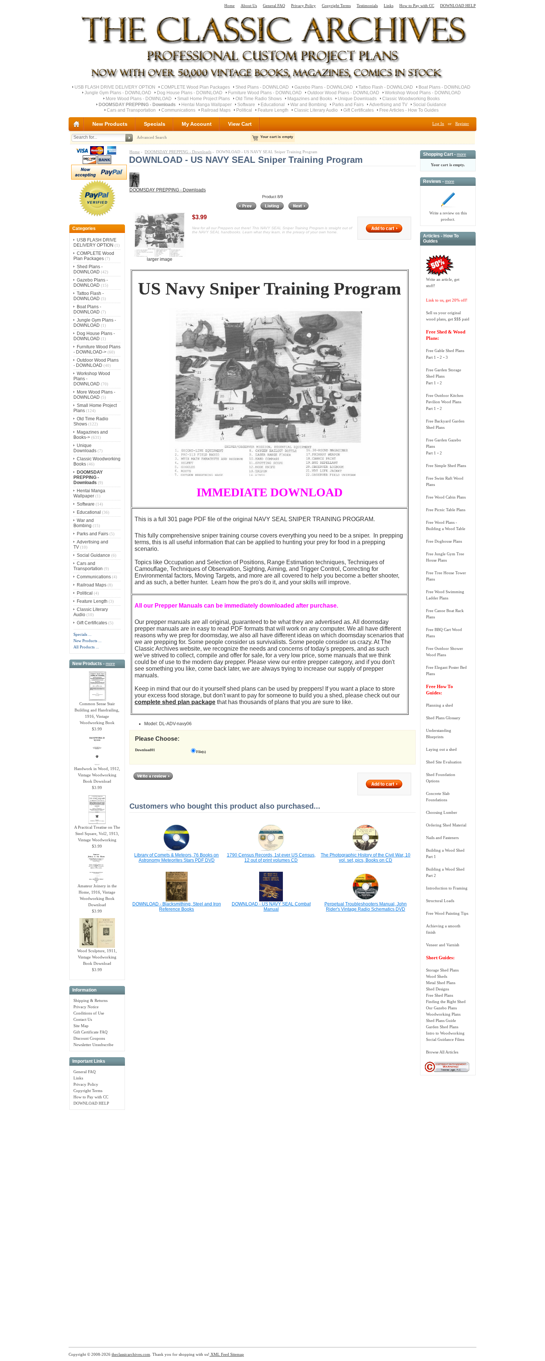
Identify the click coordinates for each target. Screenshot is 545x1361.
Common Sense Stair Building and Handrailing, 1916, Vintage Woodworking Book (97, 713)
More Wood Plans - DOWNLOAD (139, 98)
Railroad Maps (216, 110)
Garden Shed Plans (442, 1027)
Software (246, 104)
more (110, 663)
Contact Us (82, 1019)
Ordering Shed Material (446, 825)
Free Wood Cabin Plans (446, 497)
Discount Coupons (89, 1038)
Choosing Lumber (441, 812)
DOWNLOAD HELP (458, 5)
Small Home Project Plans (203, 98)
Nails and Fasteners (442, 837)
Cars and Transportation (131, 110)
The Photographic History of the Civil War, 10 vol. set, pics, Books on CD (365, 857)
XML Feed (219, 1354)
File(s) (201, 752)
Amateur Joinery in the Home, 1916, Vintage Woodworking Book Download (97, 895)
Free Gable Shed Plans (445, 350)
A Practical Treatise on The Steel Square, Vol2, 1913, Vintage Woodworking (97, 833)
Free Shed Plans (439, 995)
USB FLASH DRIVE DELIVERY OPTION (115, 87)
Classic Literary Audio (316, 110)
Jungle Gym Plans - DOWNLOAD (118, 92)
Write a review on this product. (448, 216)
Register (462, 123)
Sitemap (236, 1354)
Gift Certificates (358, 110)
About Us (249, 5)
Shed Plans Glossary (443, 718)
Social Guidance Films (445, 1039)
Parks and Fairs (348, 104)
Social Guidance (429, 104)
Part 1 (431, 357)
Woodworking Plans (443, 1014)
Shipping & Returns (90, 1000)
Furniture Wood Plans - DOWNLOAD (265, 92)
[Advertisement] (97, 1224)
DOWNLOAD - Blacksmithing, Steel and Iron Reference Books (176, 906)
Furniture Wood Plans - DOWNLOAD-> (96, 349)
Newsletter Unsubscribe (93, 1044)
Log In (438, 123)
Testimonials (367, 5)
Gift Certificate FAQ (90, 1032)
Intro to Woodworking (445, 1033)
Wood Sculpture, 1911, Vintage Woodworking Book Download (97, 957)
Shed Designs (437, 989)
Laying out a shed (441, 749)
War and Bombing (308, 104)
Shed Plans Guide (441, 1020)
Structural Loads (440, 900)
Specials (154, 124)
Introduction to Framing (447, 888)
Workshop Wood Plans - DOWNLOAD (423, 92)
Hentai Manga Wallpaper (206, 104)
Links (388, 5)
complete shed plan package (175, 702)
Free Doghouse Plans (444, 541)
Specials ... (82, 634)
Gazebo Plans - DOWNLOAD (323, 87)
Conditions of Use (88, 1013)
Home (229, 5)
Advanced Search (152, 137)
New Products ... (87, 640)
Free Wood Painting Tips (447, 913)
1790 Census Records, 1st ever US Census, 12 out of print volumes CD (271, 857)
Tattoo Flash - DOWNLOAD (386, 87)
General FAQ (274, 5)
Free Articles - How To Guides (409, 110)
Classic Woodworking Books (411, 98)
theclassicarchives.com (131, 1354)
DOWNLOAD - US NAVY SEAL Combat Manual (271, 906)
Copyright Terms (336, 5)
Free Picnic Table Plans (445, 509)
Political (244, 110)
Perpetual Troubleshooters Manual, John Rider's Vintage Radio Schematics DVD (365, 906)
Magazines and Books (309, 98)
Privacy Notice (86, 1007)
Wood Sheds (436, 976)
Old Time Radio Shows (258, 98)
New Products (110, 124)
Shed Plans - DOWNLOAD (262, 87)
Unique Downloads (357, 98)
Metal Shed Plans (440, 982)
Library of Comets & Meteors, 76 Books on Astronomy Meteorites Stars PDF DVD (176, 857)
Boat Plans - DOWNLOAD (444, 87)
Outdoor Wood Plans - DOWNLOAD (343, 92)
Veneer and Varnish (442, 945)
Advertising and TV (388, 104)
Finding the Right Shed (446, 1001)
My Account (197, 124)
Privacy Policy (303, 5)
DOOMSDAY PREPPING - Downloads (178, 151)
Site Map (81, 1025)
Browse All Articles (442, 1052)
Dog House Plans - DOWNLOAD (189, 92)
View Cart (240, 124)
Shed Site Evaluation (444, 762)
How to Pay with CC (416, 5)
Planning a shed (439, 705)
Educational (273, 104)
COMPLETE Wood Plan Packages (195, 87)
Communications (178, 110)
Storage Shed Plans (442, 970)
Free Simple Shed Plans (446, 465)
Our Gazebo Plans (441, 1008)
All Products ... (86, 647)
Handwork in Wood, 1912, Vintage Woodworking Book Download (97, 774)
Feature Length (273, 110)
